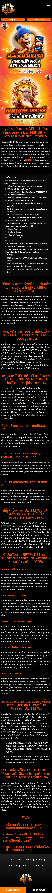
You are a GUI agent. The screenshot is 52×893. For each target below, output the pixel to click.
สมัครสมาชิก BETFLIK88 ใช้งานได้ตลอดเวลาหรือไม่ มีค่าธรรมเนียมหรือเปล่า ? (23, 837)
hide (15, 177)
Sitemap (39, 865)
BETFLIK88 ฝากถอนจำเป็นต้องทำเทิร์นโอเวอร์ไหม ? (27, 848)
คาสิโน (39, 859)
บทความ (25, 865)
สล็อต (28, 859)
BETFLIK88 (30, 160)
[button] (49, 5)
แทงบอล (13, 865)
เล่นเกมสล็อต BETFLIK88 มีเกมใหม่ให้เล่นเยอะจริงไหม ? (25, 826)
